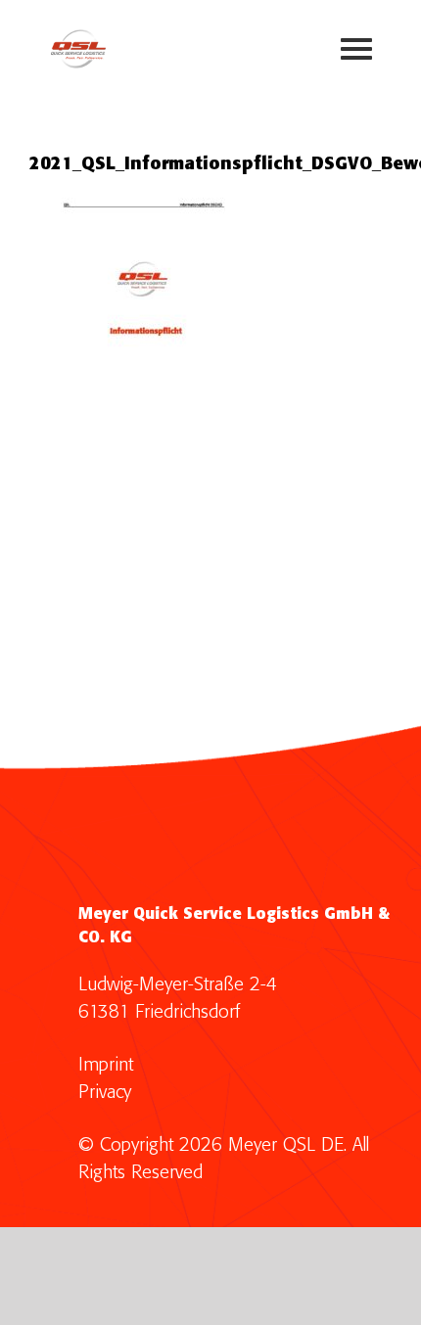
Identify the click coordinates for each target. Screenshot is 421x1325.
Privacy (104, 1092)
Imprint (105, 1065)
